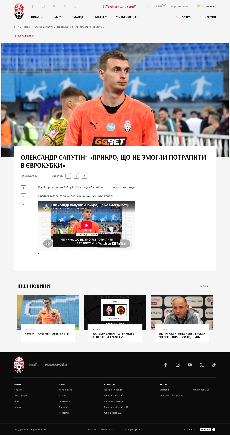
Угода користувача (131, 429)
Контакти (64, 413)
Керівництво (65, 390)
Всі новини (25, 27)
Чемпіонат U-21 (201, 390)
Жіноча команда (112, 413)
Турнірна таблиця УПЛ (171, 395)
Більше (204, 286)
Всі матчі (164, 390)
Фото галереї (20, 395)
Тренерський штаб (113, 395)
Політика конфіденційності (101, 429)
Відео (17, 401)
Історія (62, 395)
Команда (77, 17)
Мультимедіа (126, 17)
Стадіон (63, 407)
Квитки (210, 17)
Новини (37, 17)
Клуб (54, 17)
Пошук (187, 17)
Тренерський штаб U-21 (116, 407)
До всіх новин (26, 36)
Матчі (99, 17)
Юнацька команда (113, 401)
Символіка (64, 401)
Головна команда (113, 390)
